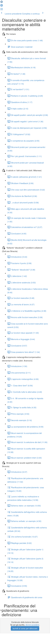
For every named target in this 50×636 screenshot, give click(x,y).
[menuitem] (1, 6)
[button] (1, 2)
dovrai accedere (32, 624)
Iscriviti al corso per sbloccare (25, 628)
